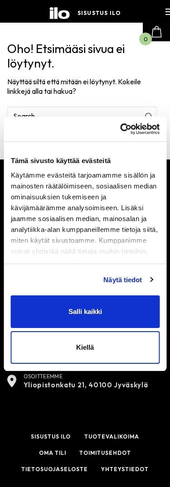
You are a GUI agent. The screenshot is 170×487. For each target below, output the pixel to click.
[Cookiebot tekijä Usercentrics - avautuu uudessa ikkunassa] (121, 129)
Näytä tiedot (122, 280)
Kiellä (85, 347)
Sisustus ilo (99, 13)
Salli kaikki (85, 311)
